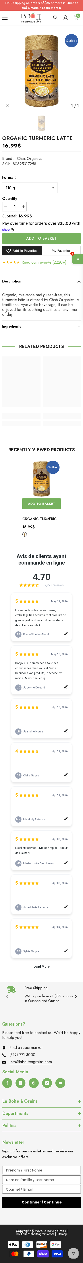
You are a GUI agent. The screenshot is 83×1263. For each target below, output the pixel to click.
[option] (41, 71)
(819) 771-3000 (22, 1055)
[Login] (65, 17)
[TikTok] (47, 1083)
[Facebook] (7, 1083)
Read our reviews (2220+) (44, 262)
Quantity (9, 198)
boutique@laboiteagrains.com (35, 1234)
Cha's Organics (29, 158)
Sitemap (62, 1234)
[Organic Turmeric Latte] (41, 479)
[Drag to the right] (75, 996)
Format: (9, 177)
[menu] (5, 17)
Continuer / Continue (42, 1202)
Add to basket (41, 238)
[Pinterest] (34, 1083)
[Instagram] (20, 1083)
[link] (21, 416)
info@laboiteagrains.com (31, 1062)
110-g (24, 534)
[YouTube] (60, 1083)
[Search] (55, 17)
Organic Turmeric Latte (39, 519)
